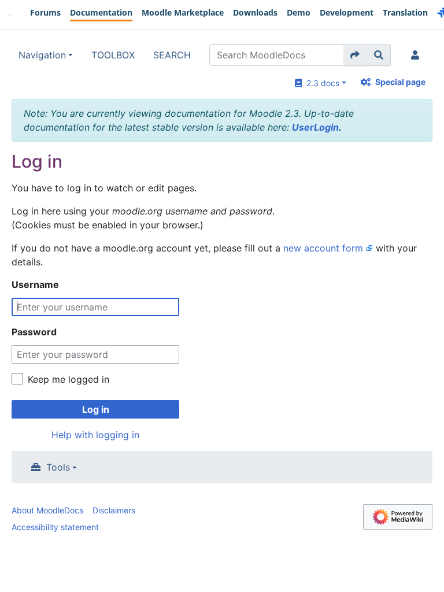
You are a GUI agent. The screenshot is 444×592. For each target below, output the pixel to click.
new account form (323, 248)
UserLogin (315, 127)
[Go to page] (355, 55)
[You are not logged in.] (417, 54)
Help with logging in (95, 435)
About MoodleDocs (47, 510)
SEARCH (172, 55)
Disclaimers (113, 510)
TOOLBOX (113, 55)
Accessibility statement (55, 527)
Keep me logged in (68, 379)
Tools (58, 467)
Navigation (42, 55)
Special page (400, 82)
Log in (95, 409)
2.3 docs (320, 83)
